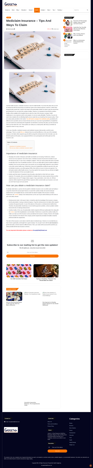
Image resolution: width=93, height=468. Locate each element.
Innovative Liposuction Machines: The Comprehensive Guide (32, 404)
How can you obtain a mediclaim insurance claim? (21, 148)
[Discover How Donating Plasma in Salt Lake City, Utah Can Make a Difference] (14, 296)
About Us (50, 421)
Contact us (7, 10)
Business (71, 425)
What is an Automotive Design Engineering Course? (79, 42)
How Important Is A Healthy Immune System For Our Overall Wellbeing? (50, 304)
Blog (17, 10)
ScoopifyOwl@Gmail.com (40, 230)
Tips (54, 10)
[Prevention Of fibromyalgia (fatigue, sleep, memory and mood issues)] (68, 23)
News (48, 10)
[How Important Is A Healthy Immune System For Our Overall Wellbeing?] (51, 296)
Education (23, 10)
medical (12, 211)
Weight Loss (72, 444)
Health (36, 10)
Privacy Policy (51, 426)
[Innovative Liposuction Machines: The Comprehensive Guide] (32, 346)
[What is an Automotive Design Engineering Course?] (68, 43)
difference (22, 132)
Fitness (71, 430)
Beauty (70, 423)
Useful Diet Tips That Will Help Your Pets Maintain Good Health (79, 29)
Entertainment (72, 432)
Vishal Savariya (10, 29)
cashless (16, 194)
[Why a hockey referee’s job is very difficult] (68, 36)
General (30, 10)
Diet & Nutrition (72, 428)
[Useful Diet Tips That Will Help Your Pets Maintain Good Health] (68, 29)
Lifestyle (43, 10)
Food (70, 437)
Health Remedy (72, 442)
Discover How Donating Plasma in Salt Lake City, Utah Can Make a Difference (14, 304)
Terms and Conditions (53, 423)
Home (13, 10)
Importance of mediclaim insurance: (18, 146)
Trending (59, 10)
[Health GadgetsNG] (11, 4)
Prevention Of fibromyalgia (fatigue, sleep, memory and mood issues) (80, 22)
